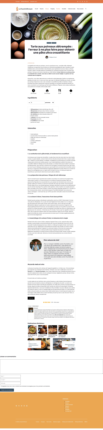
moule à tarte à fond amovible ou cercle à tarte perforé (44, 135)
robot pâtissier (34, 134)
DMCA (86, 421)
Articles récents (35, 306)
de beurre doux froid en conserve (42, 111)
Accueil (36, 8)
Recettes (58, 8)
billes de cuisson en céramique (38, 137)
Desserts (41, 8)
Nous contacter (80, 8)
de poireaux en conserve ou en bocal (43, 112)
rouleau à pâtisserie (36, 140)
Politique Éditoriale (25, 1)
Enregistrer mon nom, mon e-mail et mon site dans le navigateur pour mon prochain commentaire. (25, 386)
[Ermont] (30, 312)
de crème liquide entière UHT (41, 114)
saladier (33, 139)
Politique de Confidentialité (67, 421)
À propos (18, 1)
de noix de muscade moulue (40, 117)
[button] (85, 8)
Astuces (47, 8)
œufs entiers (34, 115)
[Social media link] (77, 1)
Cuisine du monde (71, 8)
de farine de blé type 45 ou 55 (42, 109)
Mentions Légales (56, 421)
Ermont (55, 57)
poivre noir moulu (35, 122)
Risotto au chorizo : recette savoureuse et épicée (33, 345)
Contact (37, 421)
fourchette (33, 142)
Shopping (52, 8)
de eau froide (37, 120)
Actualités (64, 8)
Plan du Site (49, 421)
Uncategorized (68, 411)
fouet (32, 144)
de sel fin (36, 119)
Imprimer (31, 298)
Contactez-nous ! (33, 1)
